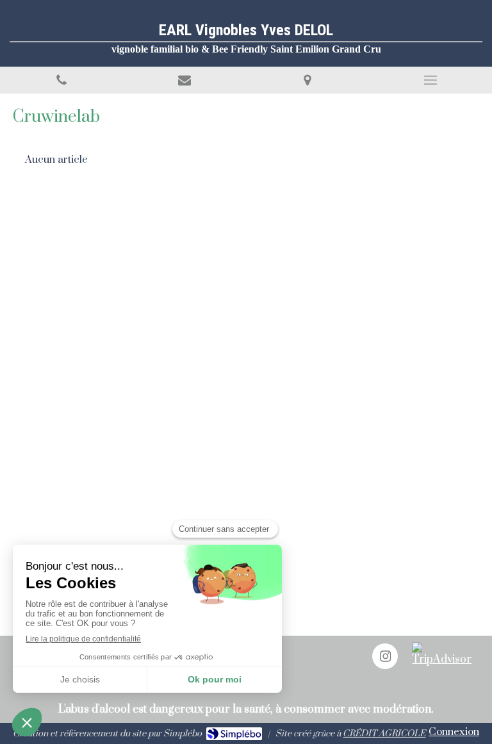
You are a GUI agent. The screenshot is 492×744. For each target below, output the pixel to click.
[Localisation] (307, 80)
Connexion (454, 731)
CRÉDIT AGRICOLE (384, 734)
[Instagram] (385, 656)
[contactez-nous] (184, 80)
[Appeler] (61, 80)
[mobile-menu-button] (430, 80)
